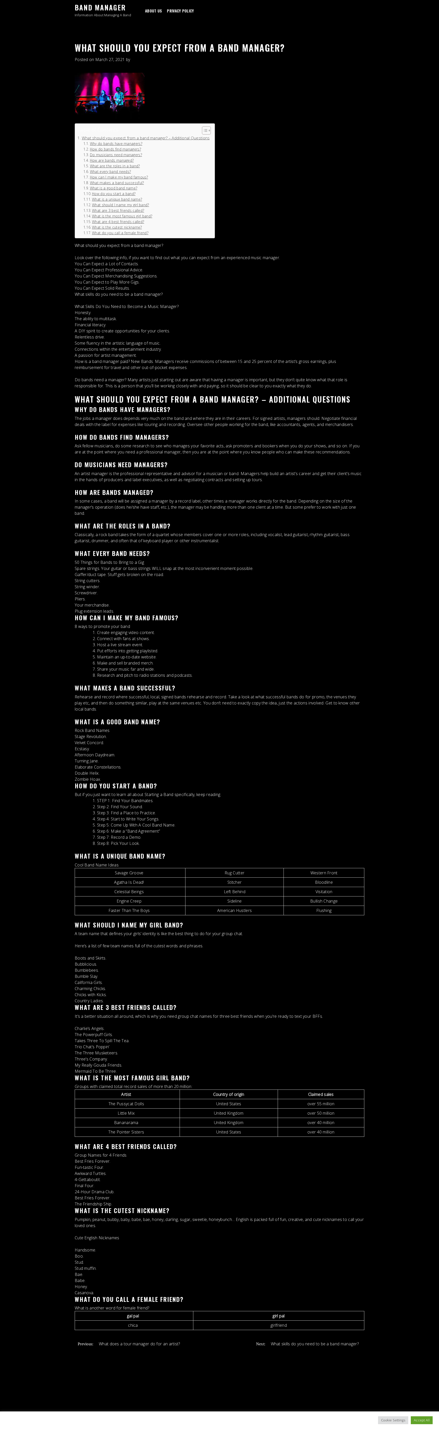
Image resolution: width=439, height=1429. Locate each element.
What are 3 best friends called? (118, 210)
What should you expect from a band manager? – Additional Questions (146, 137)
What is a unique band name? (117, 199)
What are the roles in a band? (115, 166)
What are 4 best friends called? (118, 221)
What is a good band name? (113, 188)
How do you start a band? (113, 193)
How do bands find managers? (115, 149)
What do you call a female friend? (120, 232)
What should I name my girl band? (120, 204)
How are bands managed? (112, 160)
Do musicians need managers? (116, 154)
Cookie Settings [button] (393, 1420)
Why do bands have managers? (116, 143)
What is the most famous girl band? (122, 216)
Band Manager (100, 7)
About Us (153, 10)
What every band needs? (110, 171)
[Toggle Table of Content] (204, 130)
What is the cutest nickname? (117, 227)
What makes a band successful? (117, 182)
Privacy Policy (180, 10)
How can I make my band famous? (119, 177)
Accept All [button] (422, 1420)
